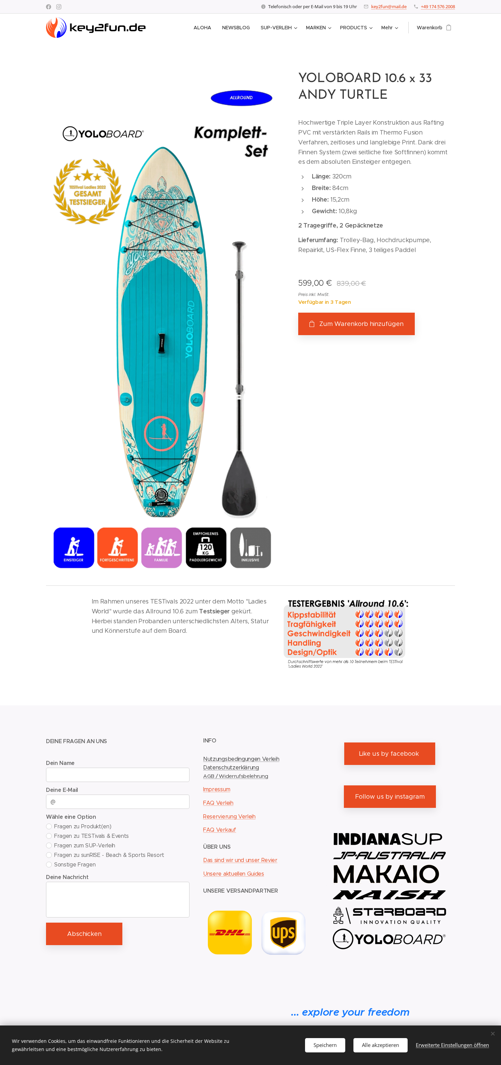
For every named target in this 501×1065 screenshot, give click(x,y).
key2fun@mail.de (389, 6)
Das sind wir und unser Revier (240, 860)
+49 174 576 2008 (438, 6)
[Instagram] (59, 7)
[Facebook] (48, 7)
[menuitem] (204, 27)
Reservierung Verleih (229, 816)
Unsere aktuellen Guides (233, 874)
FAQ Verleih (218, 803)
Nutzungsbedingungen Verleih (241, 759)
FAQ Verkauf (219, 830)
